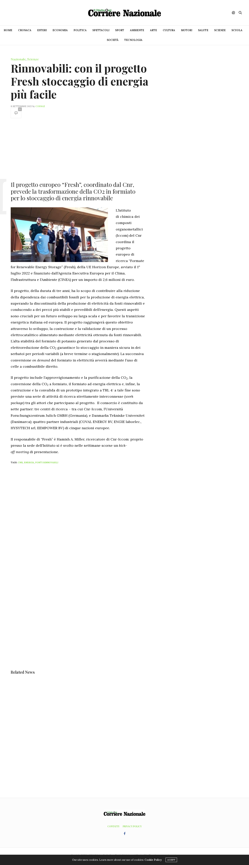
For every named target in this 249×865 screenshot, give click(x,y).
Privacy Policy (132, 826)
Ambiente (137, 30)
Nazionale (18, 59)
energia (29, 462)
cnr (20, 462)
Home (8, 30)
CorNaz (40, 106)
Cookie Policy (153, 859)
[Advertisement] (78, 149)
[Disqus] (85, 518)
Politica (80, 30)
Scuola (236, 30)
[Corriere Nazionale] (124, 12)
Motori (186, 30)
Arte (153, 30)
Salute (203, 30)
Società (112, 40)
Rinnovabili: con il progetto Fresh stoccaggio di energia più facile (79, 81)
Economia (60, 30)
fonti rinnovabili (46, 462)
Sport (119, 30)
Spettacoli (100, 30)
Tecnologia (133, 40)
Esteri (42, 30)
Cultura (169, 30)
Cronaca (24, 30)
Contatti (113, 826)
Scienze (220, 30)
